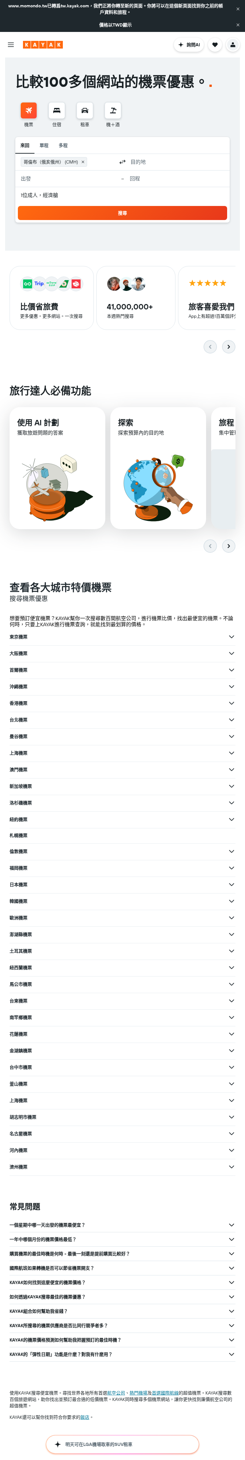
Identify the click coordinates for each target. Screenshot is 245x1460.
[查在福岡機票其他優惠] (231, 868)
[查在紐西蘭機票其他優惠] (231, 967)
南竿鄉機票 (21, 1017)
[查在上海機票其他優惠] (231, 753)
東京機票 (18, 637)
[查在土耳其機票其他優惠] (231, 951)
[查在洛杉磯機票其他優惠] (231, 803)
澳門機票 (18, 769)
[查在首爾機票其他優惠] (231, 670)
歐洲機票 (18, 918)
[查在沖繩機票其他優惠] (231, 686)
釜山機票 (18, 1084)
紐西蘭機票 (21, 967)
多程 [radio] (63, 145)
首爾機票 (18, 670)
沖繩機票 (18, 686)
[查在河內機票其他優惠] (231, 1150)
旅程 (226, 422)
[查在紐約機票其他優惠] (231, 819)
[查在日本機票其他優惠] (231, 884)
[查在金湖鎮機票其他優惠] (231, 1050)
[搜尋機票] (28, 110)
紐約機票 (18, 819)
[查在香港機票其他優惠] (231, 703)
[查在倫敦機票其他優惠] (231, 851)
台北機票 (18, 720)
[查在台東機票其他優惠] (231, 1001)
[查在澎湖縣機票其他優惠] (231, 934)
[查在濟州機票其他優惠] (231, 1167)
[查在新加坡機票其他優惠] (231, 786)
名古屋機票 (21, 1134)
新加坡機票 (21, 786)
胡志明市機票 (23, 1117)
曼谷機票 (18, 736)
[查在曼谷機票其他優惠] (231, 736)
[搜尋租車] (85, 110)
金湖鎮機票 (21, 1050)
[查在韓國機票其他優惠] (231, 901)
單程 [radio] (44, 145)
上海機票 (18, 753)
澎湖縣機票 (21, 934)
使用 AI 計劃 (38, 422)
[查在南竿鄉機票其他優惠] (231, 1017)
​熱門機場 (138, 1393)
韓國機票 (18, 901)
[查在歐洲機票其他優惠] (231, 918)
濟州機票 (18, 1167)
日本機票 (18, 884)
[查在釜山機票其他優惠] (231, 1084)
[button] (238, 9)
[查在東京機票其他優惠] (231, 637)
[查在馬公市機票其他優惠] (231, 984)
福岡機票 (18, 868)
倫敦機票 (18, 851)
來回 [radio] (24, 145)
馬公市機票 (21, 984)
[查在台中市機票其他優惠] (231, 1067)
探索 (125, 422)
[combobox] (102, 162)
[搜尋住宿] (56, 110)
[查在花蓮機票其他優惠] (231, 1034)
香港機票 (18, 703)
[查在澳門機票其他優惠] (231, 769)
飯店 (84, 1417)
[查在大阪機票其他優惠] (231, 653)
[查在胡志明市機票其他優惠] (231, 1117)
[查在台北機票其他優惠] (231, 720)
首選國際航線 (165, 1393)
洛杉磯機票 (21, 803)
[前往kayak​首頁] (43, 45)
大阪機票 (18, 653)
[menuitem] (28, 115)
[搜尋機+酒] (113, 110)
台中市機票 (21, 1067)
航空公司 (116, 1393)
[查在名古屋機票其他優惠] (231, 1133)
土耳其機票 (21, 951)
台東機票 (18, 1001)
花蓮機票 (18, 1034)
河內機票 (18, 1150)
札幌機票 (18, 835)
